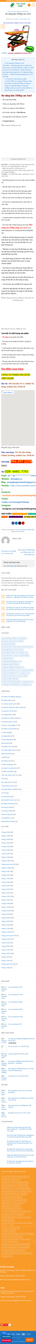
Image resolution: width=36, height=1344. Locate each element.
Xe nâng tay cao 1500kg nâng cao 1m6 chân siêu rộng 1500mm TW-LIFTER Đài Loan (16, 1240)
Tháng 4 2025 (5, 889)
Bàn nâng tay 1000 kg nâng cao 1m (20, 1176)
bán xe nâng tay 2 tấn (22, 652)
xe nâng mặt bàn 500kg (27, 670)
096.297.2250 (20, 1276)
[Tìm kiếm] (29, 5)
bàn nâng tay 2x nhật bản (16, 641)
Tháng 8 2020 (5, 903)
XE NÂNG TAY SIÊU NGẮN (10, 718)
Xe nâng (5, 337)
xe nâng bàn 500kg (24, 655)
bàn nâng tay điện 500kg (8, 644)
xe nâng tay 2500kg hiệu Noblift (10, 1233)
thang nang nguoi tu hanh (8, 1200)
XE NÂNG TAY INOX (8, 803)
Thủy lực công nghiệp (14, 11)
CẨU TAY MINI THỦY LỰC (10, 775)
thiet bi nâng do (16, 1205)
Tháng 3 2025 (5, 893)
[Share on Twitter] (16, 523)
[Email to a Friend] (19, 523)
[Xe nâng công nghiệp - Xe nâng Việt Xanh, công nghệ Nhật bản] (18, 5)
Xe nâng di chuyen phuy (9, 768)
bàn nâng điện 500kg (27, 646)
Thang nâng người (7, 739)
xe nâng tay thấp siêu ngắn (9, 1247)
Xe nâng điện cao (6, 818)
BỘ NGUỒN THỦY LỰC (9, 800)
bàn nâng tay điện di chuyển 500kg (11, 646)
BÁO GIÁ (29, 1340)
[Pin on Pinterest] (23, 523)
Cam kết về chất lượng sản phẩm (16, 79)
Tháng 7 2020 (5, 907)
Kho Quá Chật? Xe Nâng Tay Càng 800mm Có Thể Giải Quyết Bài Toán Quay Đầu (19, 602)
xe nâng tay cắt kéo (7, 711)
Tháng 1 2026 (5, 857)
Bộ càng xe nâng (6, 807)
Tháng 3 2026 (5, 850)
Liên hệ (32, 1337)
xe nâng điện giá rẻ (26, 684)
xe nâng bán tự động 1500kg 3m (10, 664)
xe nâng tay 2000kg (22, 676)
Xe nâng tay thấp (6, 811)
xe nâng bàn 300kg (20, 514)
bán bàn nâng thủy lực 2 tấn (9, 1185)
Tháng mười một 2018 (8, 964)
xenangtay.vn (16, 479)
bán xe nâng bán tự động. (8, 652)
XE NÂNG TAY (6, 761)
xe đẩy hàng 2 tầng (7, 1256)
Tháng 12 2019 (6, 932)
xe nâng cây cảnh (16, 517)
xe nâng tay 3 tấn (15, 1228)
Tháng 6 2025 (5, 882)
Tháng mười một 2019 (8, 935)
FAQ (18, 1338)
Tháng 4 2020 (5, 918)
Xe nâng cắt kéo (6, 796)
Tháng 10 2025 (6, 868)
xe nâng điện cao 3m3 (27, 681)
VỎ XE (3, 793)
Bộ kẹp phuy (5, 743)
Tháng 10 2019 (6, 939)
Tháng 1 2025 (5, 900)
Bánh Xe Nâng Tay (7, 814)
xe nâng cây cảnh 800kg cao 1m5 (10, 670)
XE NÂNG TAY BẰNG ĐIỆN (10, 697)
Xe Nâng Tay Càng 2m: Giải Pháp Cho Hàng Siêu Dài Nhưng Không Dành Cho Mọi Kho (20, 608)
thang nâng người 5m (18, 1203)
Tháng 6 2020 (5, 910)
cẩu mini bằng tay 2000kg (23, 1188)
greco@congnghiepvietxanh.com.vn (17, 1279)
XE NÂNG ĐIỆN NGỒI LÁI (9, 750)
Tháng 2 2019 (5, 957)
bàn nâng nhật (5, 1176)
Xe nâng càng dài (6, 736)
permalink (21, 531)
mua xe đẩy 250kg (7, 1197)
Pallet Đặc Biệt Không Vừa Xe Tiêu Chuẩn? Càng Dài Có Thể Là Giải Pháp (20, 620)
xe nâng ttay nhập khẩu (23, 1247)
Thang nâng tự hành (7, 786)
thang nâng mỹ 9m (7, 1203)
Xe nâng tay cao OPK (7, 1244)
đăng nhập (13, 566)
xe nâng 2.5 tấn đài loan (24, 1217)
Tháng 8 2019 (5, 946)
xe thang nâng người (27, 1253)
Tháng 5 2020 (5, 914)
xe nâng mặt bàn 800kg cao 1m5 (10, 673)
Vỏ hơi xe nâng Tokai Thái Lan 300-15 (12, 1208)
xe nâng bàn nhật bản (7, 658)
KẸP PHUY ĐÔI (6, 754)
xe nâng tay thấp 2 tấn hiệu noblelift (11, 681)
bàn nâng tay (5, 641)
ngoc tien (27, 19)
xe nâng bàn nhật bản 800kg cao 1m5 (11, 661)
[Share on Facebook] (12, 523)
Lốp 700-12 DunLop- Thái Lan (23, 1191)
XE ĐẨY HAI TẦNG (7, 771)
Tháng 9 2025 (5, 871)
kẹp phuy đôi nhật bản (7, 1191)
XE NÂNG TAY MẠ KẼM (9, 729)
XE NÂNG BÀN (25, 11)
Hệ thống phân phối (15, 1337)
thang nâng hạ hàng (22, 1200)
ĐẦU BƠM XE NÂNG (8, 821)
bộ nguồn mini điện (23, 1185)
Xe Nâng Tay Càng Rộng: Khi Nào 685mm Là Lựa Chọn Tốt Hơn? (20, 1162)
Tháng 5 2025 (5, 885)
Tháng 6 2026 (5, 839)
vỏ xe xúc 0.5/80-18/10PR (9, 1211)
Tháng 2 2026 (5, 853)
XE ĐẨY (3, 757)
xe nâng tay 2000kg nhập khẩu (10, 678)
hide (23, 59)
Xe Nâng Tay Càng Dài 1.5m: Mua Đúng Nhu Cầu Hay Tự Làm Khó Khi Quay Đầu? (20, 614)
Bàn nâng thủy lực (7, 782)
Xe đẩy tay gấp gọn (7, 764)
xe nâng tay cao (6, 1236)
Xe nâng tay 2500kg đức (26, 1233)
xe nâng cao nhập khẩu (7, 1220)
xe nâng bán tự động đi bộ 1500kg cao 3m (13, 667)
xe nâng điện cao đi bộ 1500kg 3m (11, 684)
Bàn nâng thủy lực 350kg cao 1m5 (11, 1179)
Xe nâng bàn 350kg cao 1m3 (14, 63)
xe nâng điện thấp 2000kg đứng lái (11, 1253)
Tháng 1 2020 (5, 928)
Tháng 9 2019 (5, 943)
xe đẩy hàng (5, 732)
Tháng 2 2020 (5, 925)
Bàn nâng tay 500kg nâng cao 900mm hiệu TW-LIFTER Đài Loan (26, 552)
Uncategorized (6, 714)
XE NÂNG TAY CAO (7, 746)
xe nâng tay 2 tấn (25, 673)
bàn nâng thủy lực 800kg (8, 1182)
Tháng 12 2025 (6, 861)
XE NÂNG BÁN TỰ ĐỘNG (9, 789)
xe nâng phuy (5, 1228)
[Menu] (2, 5)
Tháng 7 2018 (5, 967)
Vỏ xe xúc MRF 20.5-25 (24, 1211)
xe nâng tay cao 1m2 (17, 1236)
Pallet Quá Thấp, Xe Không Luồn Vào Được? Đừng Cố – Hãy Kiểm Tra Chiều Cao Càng (20, 596)
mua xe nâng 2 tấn (6, 655)
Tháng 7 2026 (5, 836)
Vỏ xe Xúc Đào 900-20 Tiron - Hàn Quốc (12, 1214)
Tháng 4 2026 (5, 846)
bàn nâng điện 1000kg (22, 1182)
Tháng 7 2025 (5, 878)
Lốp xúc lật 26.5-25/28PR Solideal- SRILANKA (14, 1194)
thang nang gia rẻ (17, 1197)
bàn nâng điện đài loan (7, 649)
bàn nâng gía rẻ (22, 638)
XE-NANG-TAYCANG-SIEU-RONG (12, 707)
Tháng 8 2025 (5, 875)
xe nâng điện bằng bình (8, 1250)
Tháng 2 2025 (5, 896)
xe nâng (15, 655)
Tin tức (26, 1337)
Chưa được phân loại (8, 704)
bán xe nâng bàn (19, 649)
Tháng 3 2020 (5, 921)
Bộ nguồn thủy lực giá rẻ (8, 1188)
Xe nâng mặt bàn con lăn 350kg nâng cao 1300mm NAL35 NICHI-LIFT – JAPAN (17, 1224)
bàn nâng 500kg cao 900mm (9, 638)
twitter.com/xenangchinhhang (15, 502)
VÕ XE (3, 779)
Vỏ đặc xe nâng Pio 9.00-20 (9, 1217)
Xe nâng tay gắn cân (7, 721)
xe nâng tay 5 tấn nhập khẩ (9, 1231)
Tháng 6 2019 (5, 953)
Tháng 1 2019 (5, 960)
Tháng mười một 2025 (8, 864)
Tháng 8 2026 (5, 832)
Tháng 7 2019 (5, 950)
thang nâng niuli (6, 1205)
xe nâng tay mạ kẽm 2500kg (21, 1244)
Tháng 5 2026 (5, 843)
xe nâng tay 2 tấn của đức (8, 676)
